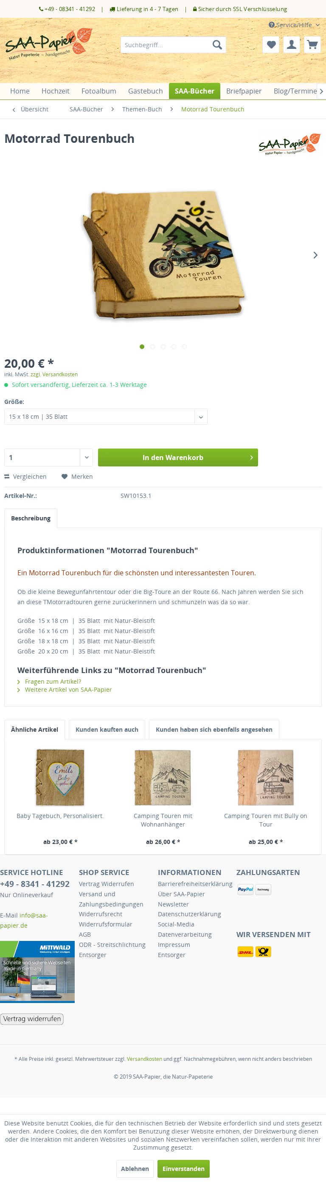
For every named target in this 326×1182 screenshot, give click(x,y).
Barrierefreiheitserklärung (195, 884)
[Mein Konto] (291, 44)
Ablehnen (135, 1169)
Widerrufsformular (105, 924)
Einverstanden (184, 1169)
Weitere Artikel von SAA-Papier (67, 689)
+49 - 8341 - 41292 (35, 883)
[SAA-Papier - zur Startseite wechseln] (49, 53)
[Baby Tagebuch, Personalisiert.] (60, 777)
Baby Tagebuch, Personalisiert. (60, 816)
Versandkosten (144, 1059)
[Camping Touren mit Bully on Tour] (266, 777)
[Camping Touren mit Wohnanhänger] (163, 777)
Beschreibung (31, 518)
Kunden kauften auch (107, 729)
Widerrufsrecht (100, 914)
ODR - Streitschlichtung (112, 944)
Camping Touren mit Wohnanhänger (163, 820)
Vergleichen (29, 476)
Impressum (174, 944)
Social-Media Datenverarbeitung (185, 929)
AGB (85, 934)
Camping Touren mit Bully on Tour (265, 820)
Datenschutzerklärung (189, 914)
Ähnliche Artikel (34, 729)
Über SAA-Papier (181, 894)
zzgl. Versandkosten (54, 374)
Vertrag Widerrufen (106, 884)
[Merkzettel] (270, 44)
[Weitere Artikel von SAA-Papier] (290, 147)
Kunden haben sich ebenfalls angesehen (214, 729)
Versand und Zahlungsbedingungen (111, 899)
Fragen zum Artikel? (52, 681)
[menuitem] (174, 44)
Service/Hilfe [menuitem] (294, 25)
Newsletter (173, 904)
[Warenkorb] (312, 44)
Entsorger (93, 955)
